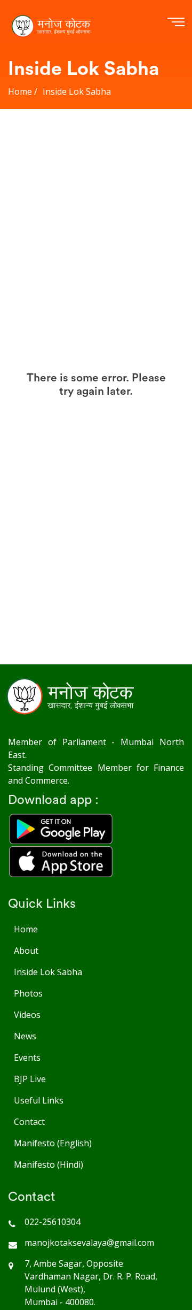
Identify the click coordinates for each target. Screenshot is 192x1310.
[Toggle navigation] (173, 20)
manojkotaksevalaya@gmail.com (89, 1242)
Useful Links (38, 1100)
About (26, 950)
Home (26, 929)
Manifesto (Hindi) (48, 1164)
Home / (22, 91)
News (25, 1036)
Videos (27, 1015)
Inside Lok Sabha (48, 972)
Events (27, 1057)
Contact (29, 1122)
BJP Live (30, 1079)
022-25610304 (53, 1222)
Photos (28, 993)
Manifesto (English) (53, 1143)
